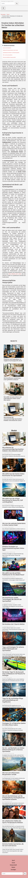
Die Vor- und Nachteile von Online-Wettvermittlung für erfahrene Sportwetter (13, 749)
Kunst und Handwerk (7, 47)
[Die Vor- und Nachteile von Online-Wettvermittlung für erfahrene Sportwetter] (14, 739)
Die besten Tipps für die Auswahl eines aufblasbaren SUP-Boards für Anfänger (13, 673)
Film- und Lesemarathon (7, 55)
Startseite (3, 14)
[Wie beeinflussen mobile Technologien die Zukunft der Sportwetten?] (14, 589)
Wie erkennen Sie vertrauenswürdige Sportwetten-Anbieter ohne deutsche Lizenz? (13, 419)
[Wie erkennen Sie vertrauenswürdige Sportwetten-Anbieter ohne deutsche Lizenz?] (14, 409)
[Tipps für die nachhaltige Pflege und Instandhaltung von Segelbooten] (14, 689)
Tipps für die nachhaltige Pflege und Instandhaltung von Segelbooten (12, 700)
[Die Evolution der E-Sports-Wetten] (14, 615)
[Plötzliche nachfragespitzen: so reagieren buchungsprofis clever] (14, 351)
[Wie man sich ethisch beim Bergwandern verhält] (14, 764)
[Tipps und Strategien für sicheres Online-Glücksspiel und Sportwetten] (14, 638)
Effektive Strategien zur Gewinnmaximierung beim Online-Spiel (13, 548)
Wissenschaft (13, 865)
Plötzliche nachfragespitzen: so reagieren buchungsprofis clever (13, 359)
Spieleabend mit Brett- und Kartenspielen (11, 52)
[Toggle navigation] (3, 8)
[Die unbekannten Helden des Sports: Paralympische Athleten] (14, 812)
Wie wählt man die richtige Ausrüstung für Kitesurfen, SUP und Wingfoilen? (12, 500)
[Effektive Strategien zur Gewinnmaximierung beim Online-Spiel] (14, 537)
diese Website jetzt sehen (15, 274)
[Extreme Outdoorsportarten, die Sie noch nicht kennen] (14, 835)
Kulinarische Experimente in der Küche (10, 50)
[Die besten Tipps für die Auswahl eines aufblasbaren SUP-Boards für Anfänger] (14, 663)
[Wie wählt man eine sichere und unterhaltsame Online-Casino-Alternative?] (14, 389)
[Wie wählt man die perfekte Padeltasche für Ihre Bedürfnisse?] (14, 564)
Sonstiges (13, 869)
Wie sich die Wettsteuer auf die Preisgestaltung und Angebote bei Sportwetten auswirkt (13, 797)
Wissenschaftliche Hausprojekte (9, 57)
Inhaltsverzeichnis (9, 45)
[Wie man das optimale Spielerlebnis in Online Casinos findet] (14, 514)
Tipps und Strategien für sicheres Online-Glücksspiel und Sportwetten (13, 648)
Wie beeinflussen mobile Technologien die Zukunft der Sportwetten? (12, 599)
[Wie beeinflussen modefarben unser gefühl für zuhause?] (14, 370)
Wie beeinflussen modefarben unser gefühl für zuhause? (12, 378)
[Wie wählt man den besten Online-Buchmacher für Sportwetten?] (14, 465)
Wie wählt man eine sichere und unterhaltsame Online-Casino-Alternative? (12, 398)
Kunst (13, 862)
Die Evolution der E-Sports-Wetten (13, 624)
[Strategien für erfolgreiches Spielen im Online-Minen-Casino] (14, 714)
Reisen (13, 867)
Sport (8, 14)
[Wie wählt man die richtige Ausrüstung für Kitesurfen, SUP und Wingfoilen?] (14, 489)
